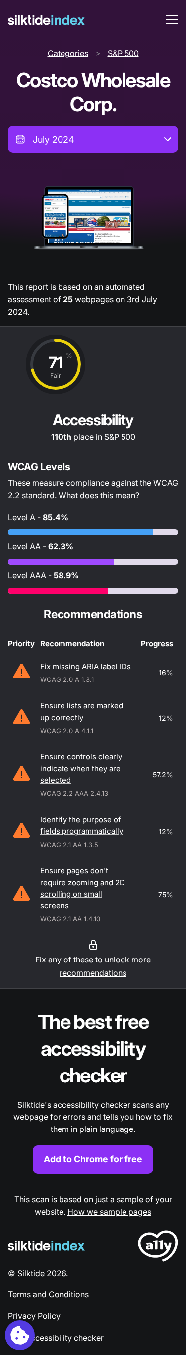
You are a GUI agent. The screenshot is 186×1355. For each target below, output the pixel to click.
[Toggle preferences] (20, 1335)
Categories (68, 53)
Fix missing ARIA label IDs (85, 666)
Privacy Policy (34, 1316)
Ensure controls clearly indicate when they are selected (81, 768)
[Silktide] (46, 20)
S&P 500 (123, 53)
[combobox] (93, 139)
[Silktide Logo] (46, 1246)
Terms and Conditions (48, 1294)
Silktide (31, 1273)
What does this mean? (99, 495)
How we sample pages (109, 1212)
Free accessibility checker (56, 1338)
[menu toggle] (172, 20)
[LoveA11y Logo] (158, 1247)
